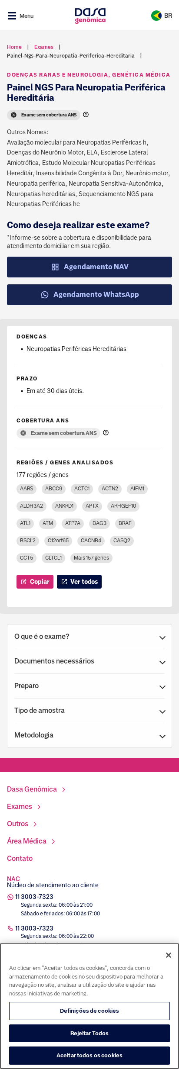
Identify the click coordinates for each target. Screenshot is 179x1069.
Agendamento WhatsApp (96, 294)
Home (14, 47)
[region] (89, 1006)
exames (43, 47)
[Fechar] (168, 955)
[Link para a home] (90, 15)
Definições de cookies (89, 1011)
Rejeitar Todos (89, 1033)
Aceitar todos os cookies (89, 1055)
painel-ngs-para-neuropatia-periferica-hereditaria (71, 56)
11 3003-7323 (34, 896)
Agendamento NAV (96, 267)
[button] (89, 636)
